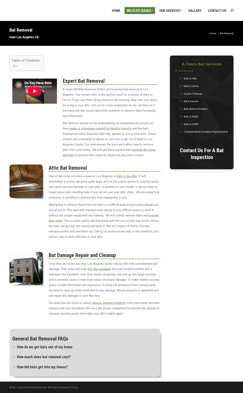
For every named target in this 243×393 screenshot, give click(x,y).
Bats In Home (191, 86)
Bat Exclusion (191, 101)
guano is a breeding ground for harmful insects (100, 128)
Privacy (74, 387)
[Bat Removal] (26, 181)
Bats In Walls (191, 116)
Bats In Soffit (191, 124)
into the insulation (99, 269)
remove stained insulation (109, 303)
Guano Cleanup (193, 93)
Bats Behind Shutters (196, 109)
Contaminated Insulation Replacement (206, 131)
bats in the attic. (127, 176)
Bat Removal (186, 70)
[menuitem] (116, 10)
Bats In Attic (190, 78)
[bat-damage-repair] (26, 268)
